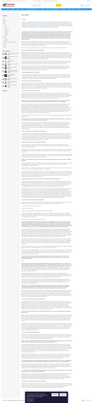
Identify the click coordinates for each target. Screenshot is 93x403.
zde (42, 396)
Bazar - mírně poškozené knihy (9, 42)
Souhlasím (63, 394)
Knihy (4, 23)
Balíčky (4, 21)
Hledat (58, 5)
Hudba (4, 45)
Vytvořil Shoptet (87, 400)
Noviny (4, 20)
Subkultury (6, 33)
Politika (5, 26)
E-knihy (4, 37)
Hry (3, 18)
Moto (5, 25)
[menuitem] (3, 9)
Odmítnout (55, 394)
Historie (5, 32)
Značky (4, 47)
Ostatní (5, 35)
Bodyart (5, 28)
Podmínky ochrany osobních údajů (50, 1)
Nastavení (30, 400)
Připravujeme (7, 30)
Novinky (4, 43)
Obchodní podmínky (37, 1)
